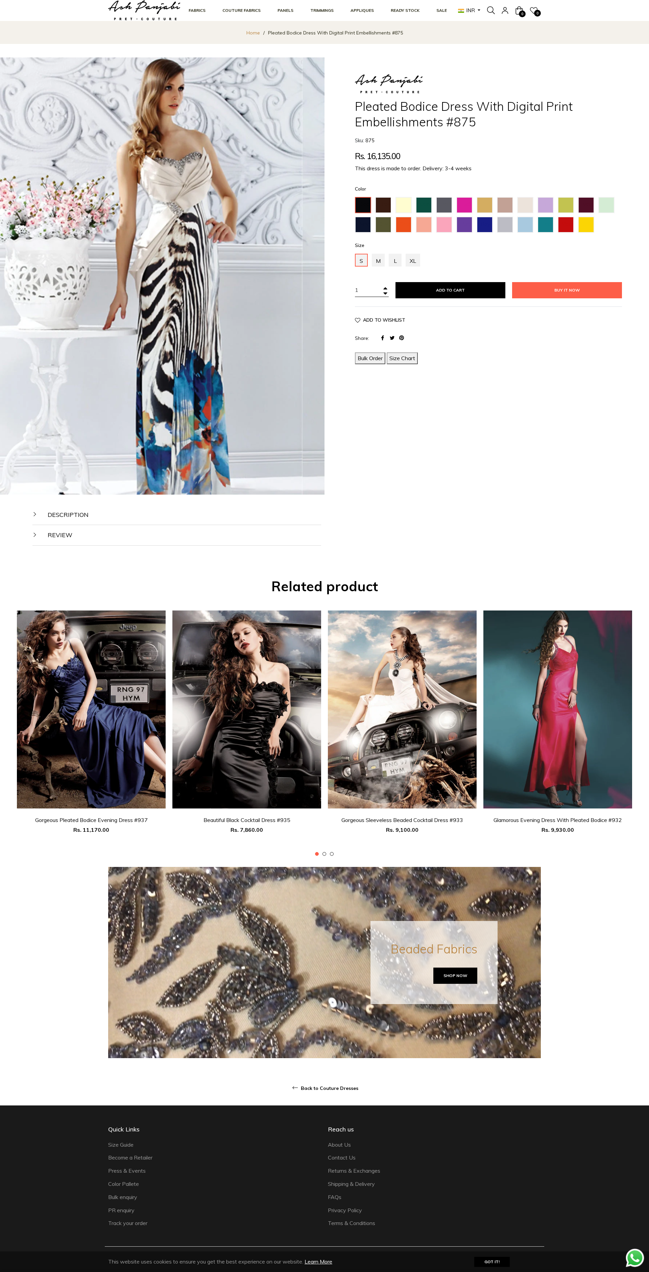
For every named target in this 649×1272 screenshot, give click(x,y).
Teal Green (548, 226)
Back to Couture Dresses (328, 1088)
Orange (406, 223)
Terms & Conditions (351, 1223)
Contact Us (342, 1157)
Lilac (547, 204)
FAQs (334, 1197)
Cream (406, 204)
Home (253, 33)
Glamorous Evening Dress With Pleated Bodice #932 (558, 820)
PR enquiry (121, 1210)
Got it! (492, 1261)
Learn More (318, 1261)
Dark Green (426, 207)
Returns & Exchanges (354, 1170)
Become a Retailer (130, 1157)
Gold (486, 204)
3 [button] (332, 854)
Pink (445, 223)
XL (413, 260)
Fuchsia (466, 204)
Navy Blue (365, 226)
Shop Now (455, 975)
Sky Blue (526, 226)
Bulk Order (370, 358)
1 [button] (317, 854)
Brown (385, 204)
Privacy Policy (345, 1210)
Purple (466, 223)
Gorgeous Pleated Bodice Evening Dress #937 (91, 820)
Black (365, 204)
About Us (339, 1144)
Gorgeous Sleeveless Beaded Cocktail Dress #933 (402, 820)
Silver (507, 223)
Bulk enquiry (122, 1197)
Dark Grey (446, 207)
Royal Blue (487, 226)
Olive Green (385, 226)
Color (360, 189)
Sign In (505, 10)
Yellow (588, 223)
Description (67, 515)
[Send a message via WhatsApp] (635, 1258)
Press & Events (127, 1170)
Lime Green (568, 207)
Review (59, 535)
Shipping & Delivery (351, 1183)
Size (359, 245)
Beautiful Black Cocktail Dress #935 (246, 820)
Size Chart (402, 358)
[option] (91, 733)
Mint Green (608, 207)
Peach (426, 223)
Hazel (507, 204)
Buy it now (567, 290)
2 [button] (324, 854)
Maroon (588, 204)
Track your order (127, 1223)
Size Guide (121, 1144)
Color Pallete (123, 1183)
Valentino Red (568, 226)
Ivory (527, 204)
